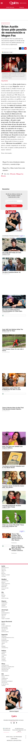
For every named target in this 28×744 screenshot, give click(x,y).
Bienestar (3, 586)
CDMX (2, 656)
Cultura (3, 576)
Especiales (4, 606)
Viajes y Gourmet (5, 574)
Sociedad (3, 660)
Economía (3, 639)
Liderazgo (4, 604)
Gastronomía (4, 580)
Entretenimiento (5, 612)
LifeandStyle (4, 647)
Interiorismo (4, 671)
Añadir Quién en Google (8, 52)
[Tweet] (20, 48)
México (3, 653)
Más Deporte (4, 628)
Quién (3, 566)
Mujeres (3, 601)
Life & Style (4, 610)
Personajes (4, 585)
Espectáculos (10, 7)
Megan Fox (20, 174)
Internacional (5, 640)
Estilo (3, 611)
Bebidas (3, 582)
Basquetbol (4, 627)
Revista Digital (23, 3)
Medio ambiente (5, 675)
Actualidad (4, 602)
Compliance (14, 738)
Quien (11, 723)
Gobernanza (4, 678)
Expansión (4, 634)
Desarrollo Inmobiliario (7, 666)
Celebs (3, 596)
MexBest (4, 579)
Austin (4, 176)
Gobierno (3, 652)
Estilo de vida (4, 598)
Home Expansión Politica (7, 637)
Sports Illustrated (6, 621)
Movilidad (4, 679)
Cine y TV (3, 615)
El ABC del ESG (5, 684)
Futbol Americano (6, 625)
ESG (2, 674)
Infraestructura (5, 668)
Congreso (4, 655)
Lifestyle (3, 630)
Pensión (13, 174)
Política (3, 650)
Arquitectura (5, 669)
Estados (3, 657)
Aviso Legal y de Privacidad (14, 736)
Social (3, 676)
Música (3, 617)
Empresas (3, 636)
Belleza (3, 573)
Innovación (4, 682)
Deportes (3, 614)
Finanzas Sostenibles (6, 681)
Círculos (3, 570)
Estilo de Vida (4, 588)
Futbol (3, 623)
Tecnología (4, 641)
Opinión (3, 605)
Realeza (21, 7)
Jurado (3, 589)
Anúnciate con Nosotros (14, 740)
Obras (3, 643)
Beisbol (3, 624)
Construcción (5, 665)
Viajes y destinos (5, 583)
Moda (2, 572)
